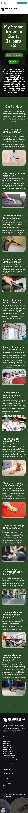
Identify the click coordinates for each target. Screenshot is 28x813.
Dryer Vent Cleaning (8, 751)
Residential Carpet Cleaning (10, 759)
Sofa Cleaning (6, 743)
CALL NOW (15, 62)
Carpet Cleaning (7, 741)
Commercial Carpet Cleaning (10, 761)
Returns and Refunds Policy (18, 807)
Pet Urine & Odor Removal (9, 765)
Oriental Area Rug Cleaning (9, 763)
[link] (14, 719)
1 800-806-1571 (8, 783)
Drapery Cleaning (7, 753)
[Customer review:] (3, 812)
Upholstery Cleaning (8, 747)
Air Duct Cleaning (7, 749)
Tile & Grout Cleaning (8, 757)
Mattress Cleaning (7, 745)
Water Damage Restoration (9, 755)
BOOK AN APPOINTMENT (15, 55)
